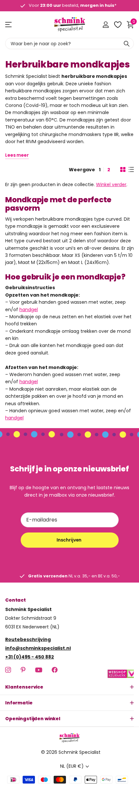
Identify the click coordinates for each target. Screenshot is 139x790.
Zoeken (127, 43)
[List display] (131, 169)
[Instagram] (8, 670)
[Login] (105, 24)
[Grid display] (122, 169)
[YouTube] (38, 669)
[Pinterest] (23, 670)
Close (69, 687)
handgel (28, 309)
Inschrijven (69, 540)
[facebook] (55, 670)
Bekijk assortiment (9, 24)
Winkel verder (111, 184)
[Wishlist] (117, 24)
